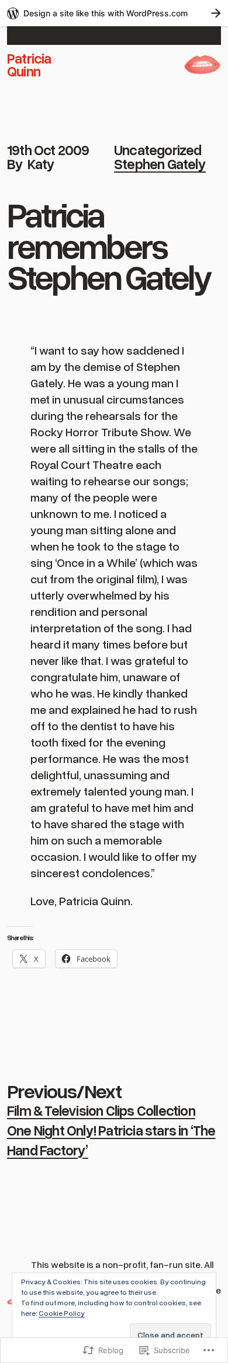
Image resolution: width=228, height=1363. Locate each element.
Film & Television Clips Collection (101, 1110)
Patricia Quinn (29, 64)
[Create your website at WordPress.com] (114, 13)
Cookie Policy (62, 1313)
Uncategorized (158, 149)
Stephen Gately (160, 163)
